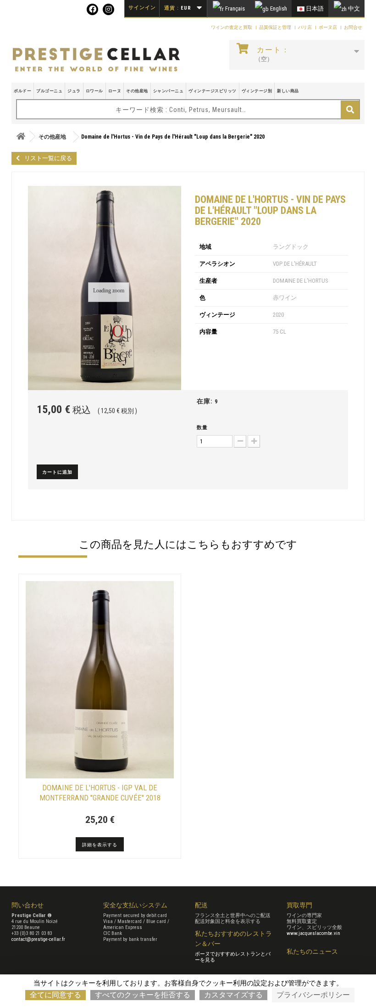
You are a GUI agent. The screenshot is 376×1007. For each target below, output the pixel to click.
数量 (202, 428)
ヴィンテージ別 (257, 91)
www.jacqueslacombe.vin (313, 933)
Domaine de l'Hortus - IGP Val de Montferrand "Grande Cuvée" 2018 (99, 792)
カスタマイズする (233, 994)
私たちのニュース (312, 951)
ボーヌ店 (328, 27)
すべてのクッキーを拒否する (142, 994)
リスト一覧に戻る (48, 158)
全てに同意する (55, 994)
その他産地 (137, 91)
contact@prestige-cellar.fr (38, 939)
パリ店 (305, 27)
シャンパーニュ (168, 91)
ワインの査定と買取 (232, 27)
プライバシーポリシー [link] (313, 994)
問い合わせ (27, 905)
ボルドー (22, 91)
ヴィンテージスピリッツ (212, 91)
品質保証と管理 (275, 27)
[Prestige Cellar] (96, 60)
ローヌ (115, 91)
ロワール (94, 91)
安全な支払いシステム (135, 905)
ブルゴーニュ (49, 91)
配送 (201, 905)
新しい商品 (288, 91)
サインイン (142, 8)
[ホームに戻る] (20, 136)
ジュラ (74, 91)
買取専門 (299, 905)
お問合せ (353, 27)
